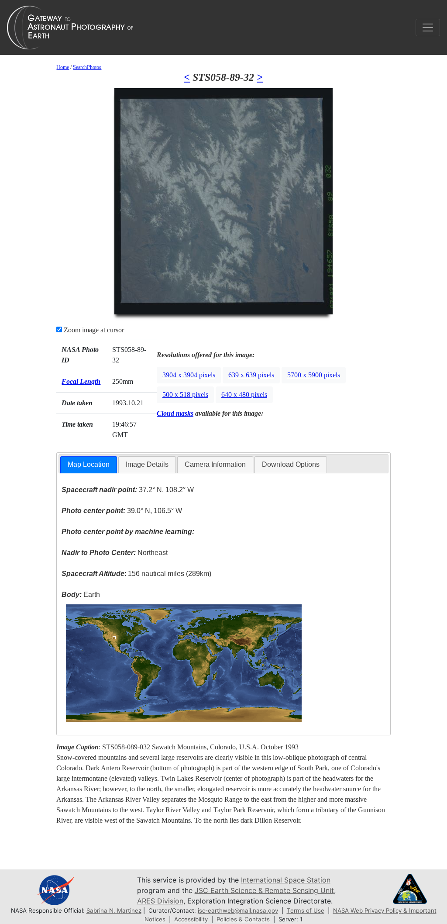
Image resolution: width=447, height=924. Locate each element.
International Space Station (285, 880)
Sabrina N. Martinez (113, 910)
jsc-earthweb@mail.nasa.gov (238, 910)
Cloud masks (175, 413)
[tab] (88, 464)
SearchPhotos (87, 67)
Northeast (115, 552)
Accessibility (191, 919)
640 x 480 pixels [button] (244, 394)
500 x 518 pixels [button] (185, 394)
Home (62, 67)
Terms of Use (305, 910)
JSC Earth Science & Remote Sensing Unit (264, 890)
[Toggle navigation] (428, 27)
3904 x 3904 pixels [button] (188, 375)
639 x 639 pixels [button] (251, 375)
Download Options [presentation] (291, 464)
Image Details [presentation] (147, 464)
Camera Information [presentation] (215, 464)
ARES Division (160, 900)
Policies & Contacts (243, 919)
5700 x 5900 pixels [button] (313, 375)
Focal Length (81, 381)
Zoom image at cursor (93, 330)
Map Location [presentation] (89, 464)
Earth (81, 594)
